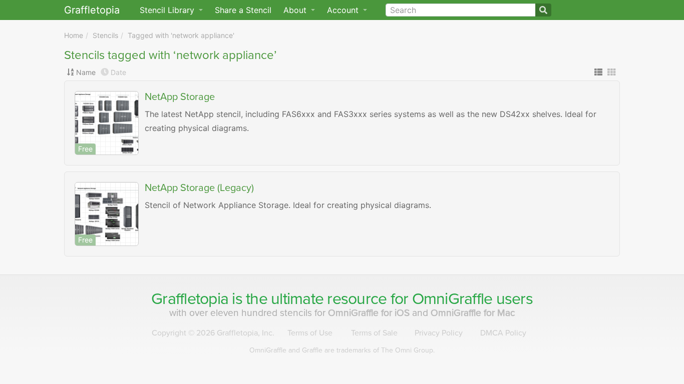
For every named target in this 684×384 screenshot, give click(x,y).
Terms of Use (309, 333)
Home (73, 35)
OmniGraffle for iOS (370, 312)
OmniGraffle (452, 299)
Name (86, 72)
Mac (473, 312)
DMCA (503, 333)
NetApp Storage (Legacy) (199, 188)
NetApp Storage (180, 97)
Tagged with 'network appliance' (181, 35)
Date (118, 72)
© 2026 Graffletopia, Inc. (213, 333)
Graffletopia (92, 10)
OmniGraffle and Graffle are (342, 350)
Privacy (439, 333)
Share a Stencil (243, 10)
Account (344, 10)
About (296, 10)
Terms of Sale (374, 333)
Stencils (105, 35)
